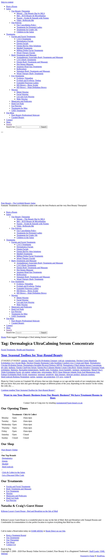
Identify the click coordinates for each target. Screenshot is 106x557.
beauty (31, 361)
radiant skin (36, 372)
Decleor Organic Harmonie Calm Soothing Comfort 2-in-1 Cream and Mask (58, 363)
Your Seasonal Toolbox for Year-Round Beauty (32, 355)
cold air (61, 361)
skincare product (73, 374)
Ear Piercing (11, 500)
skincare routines (87, 374)
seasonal (41, 374)
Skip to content (7, 2)
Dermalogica (7, 458)
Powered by (84, 556)
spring (32, 377)
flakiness (14, 370)
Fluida (91, 556)
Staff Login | (94, 551)
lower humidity (65, 370)
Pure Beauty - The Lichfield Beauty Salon (18, 203)
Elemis (4, 461)
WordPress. (101, 556)
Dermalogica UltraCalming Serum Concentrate (82, 365)
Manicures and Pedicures (16, 496)
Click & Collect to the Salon (13, 472)
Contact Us (10, 545)
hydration (54, 370)
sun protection (49, 377)
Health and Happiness (25, 350)
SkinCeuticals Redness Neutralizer (15, 377)
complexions (70, 361)
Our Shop (10, 542)
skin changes (60, 374)
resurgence (32, 374)
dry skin (4, 367)
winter (66, 377)
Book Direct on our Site (55, 531)
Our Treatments (12, 538)
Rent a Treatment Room (16, 535)
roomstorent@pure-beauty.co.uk (69, 403)
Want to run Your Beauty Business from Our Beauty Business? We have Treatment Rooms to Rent (53, 396)
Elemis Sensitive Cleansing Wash (90, 367)
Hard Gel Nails (12, 498)
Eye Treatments (12, 491)
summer (39, 377)
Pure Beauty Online (9, 450)
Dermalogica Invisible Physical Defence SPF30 (42, 365)
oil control (26, 372)
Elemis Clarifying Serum (26, 367)
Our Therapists (12, 540)
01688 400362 (37, 531)
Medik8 (5, 464)
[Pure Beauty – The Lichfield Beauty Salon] (53, 201)
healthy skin (44, 370)
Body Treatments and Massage (18, 489)
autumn (24, 361)
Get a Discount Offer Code (13, 475)
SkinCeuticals (7, 467)
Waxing (9, 493)
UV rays (59, 377)
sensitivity (50, 374)
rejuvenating (47, 372)
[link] (9, 124)
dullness (12, 367)
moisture (75, 370)
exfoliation (5, 370)
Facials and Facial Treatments (18, 486)
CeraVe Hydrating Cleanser (46, 361)
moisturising (85, 370)
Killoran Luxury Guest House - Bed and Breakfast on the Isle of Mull (29, 511)
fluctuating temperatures (28, 370)
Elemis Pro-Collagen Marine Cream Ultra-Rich (56, 367)
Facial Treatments (8, 350)
